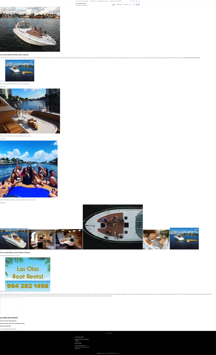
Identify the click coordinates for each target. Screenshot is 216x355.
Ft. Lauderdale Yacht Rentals (82, 1)
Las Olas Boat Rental (81, 3)
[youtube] (139, 1)
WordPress (116, 353)
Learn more (3, 86)
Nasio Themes (105, 353)
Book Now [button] (2, 81)
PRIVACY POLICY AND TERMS (115, 1)
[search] (130, 4)
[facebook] (131, 1)
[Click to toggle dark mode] (133, 4)
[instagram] (134, 1)
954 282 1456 (93, 1)
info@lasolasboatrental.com (103, 1)
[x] (136, 1)
